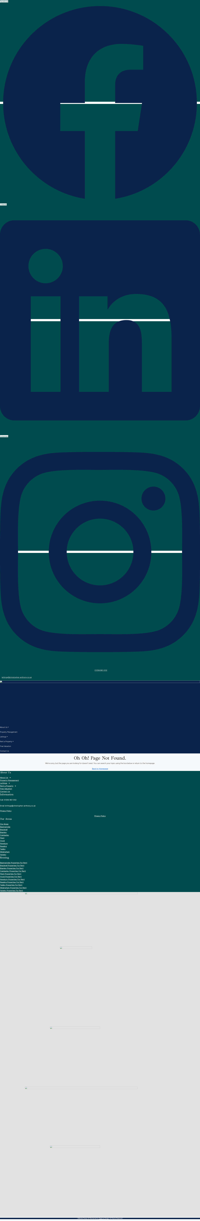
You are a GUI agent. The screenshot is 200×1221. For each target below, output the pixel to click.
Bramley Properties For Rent (11, 868)
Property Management (8, 732)
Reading (3, 846)
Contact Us (4, 751)
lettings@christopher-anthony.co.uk (17, 677)
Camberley (4, 835)
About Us (3, 727)
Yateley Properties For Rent (11, 890)
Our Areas (4, 824)
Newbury (4, 843)
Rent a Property (6, 741)
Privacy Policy (5, 811)
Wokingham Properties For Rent (13, 888)
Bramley (3, 832)
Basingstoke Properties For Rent (13, 863)
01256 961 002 (101, 670)
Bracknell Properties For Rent (12, 865)
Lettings (3, 737)
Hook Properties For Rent (11, 877)
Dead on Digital (104, 1218)
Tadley (2, 849)
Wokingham (5, 852)
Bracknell (3, 830)
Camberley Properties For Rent (13, 871)
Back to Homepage (100, 769)
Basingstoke (5, 827)
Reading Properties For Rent (12, 882)
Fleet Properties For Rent (10, 874)
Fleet (2, 838)
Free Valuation (5, 746)
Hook (2, 841)
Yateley (3, 855)
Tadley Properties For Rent (11, 885)
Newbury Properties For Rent (12, 879)
